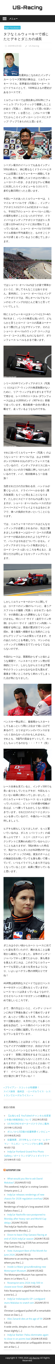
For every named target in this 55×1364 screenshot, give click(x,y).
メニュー (13, 18)
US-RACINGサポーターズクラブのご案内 (28, 1123)
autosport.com (13, 1170)
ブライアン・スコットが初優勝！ (22, 1087)
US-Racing (27, 7)
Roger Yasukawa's (12, 27)
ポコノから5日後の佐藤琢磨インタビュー (28, 1131)
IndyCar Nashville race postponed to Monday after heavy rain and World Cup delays (25, 1218)
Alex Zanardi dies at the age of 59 (24, 1318)
